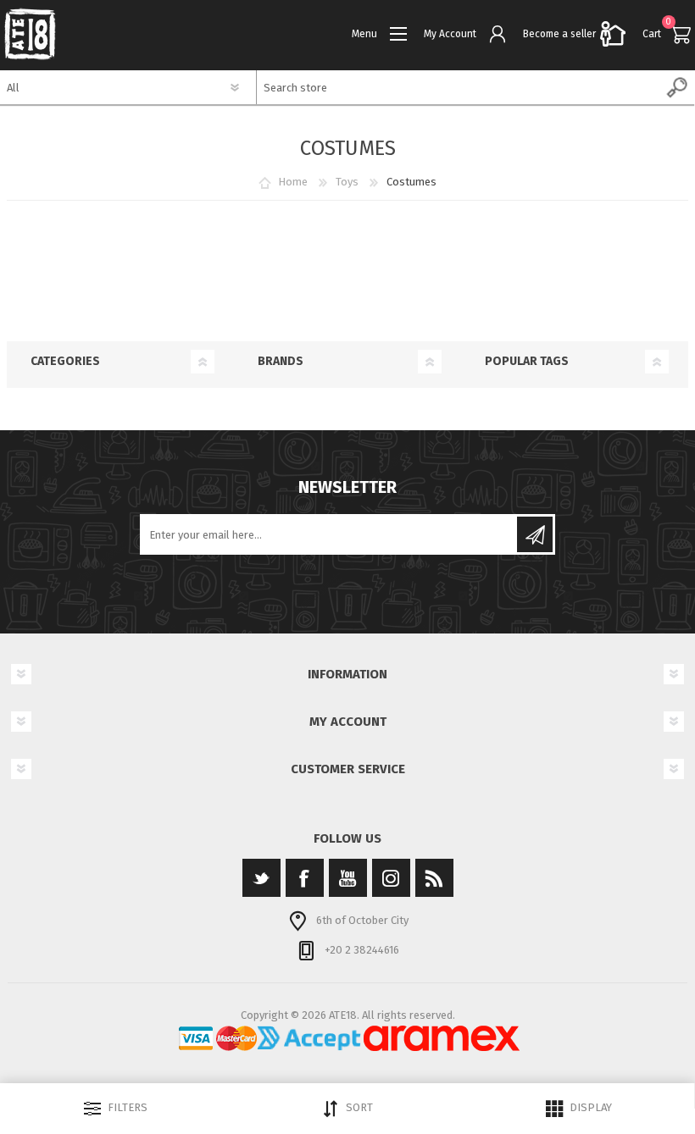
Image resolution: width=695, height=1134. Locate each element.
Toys (347, 181)
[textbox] (459, 87)
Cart (651, 34)
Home (293, 181)
